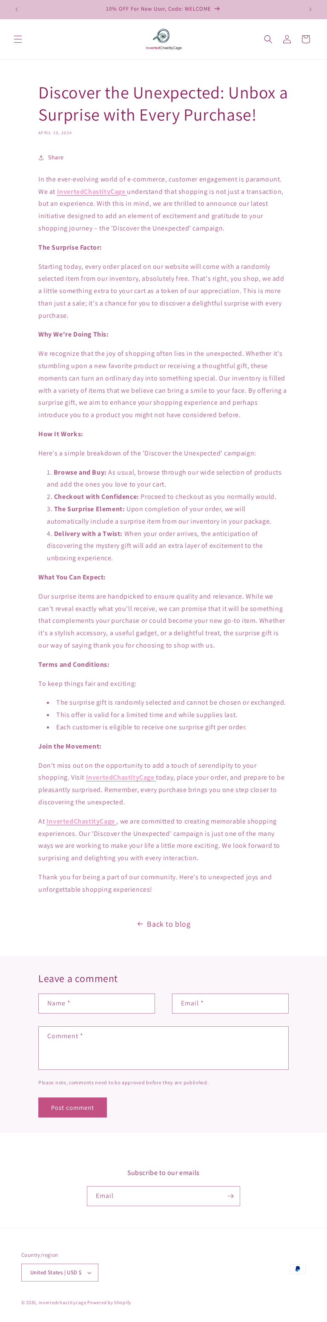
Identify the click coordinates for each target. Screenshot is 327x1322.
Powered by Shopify (109, 1302)
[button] (18, 39)
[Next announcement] (310, 9)
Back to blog (168, 924)
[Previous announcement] (16, 9)
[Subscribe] (230, 1196)
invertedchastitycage (62, 1302)
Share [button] (56, 157)
